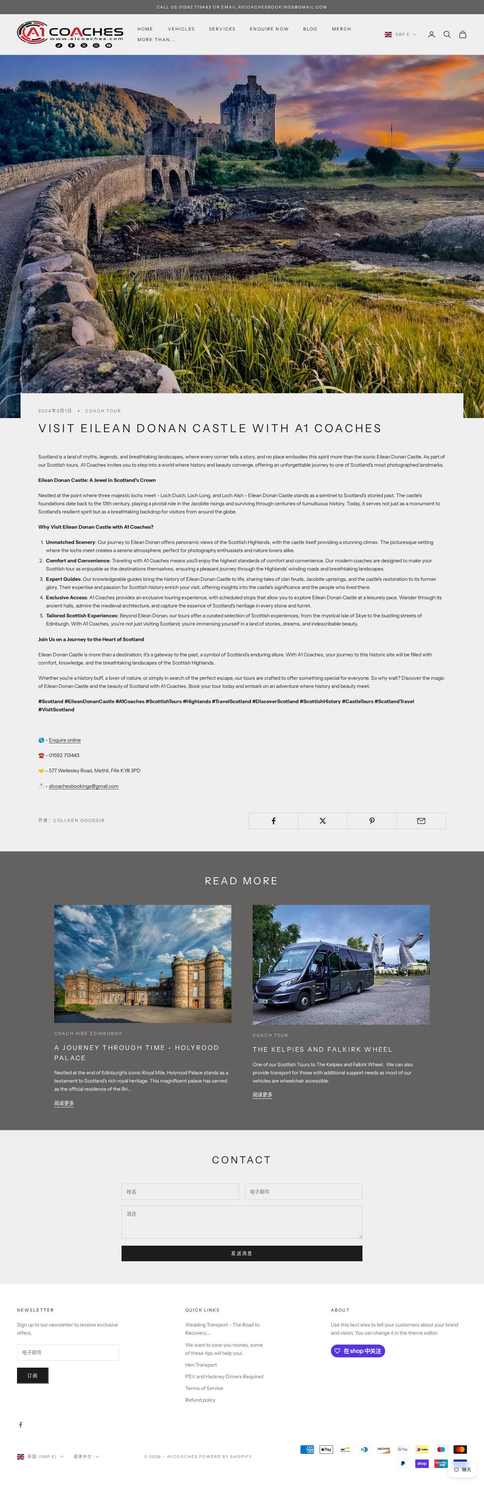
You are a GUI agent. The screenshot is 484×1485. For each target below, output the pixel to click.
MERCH (342, 29)
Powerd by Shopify (225, 1456)
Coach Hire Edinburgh (88, 1033)
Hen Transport (201, 1365)
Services (222, 29)
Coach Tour (103, 410)
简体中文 (83, 1456)
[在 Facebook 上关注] (20, 1424)
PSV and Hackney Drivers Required (224, 1376)
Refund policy (200, 1400)
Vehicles (181, 29)
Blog (310, 29)
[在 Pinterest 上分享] (372, 821)
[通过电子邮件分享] (421, 821)
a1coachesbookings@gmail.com (84, 786)
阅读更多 (64, 1103)
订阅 (32, 1375)
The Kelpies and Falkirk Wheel (323, 1049)
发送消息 (242, 1253)
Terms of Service (204, 1388)
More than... (156, 39)
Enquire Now (269, 29)
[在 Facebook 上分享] (273, 821)
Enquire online (65, 740)
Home (145, 29)
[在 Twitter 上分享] (322, 821)
